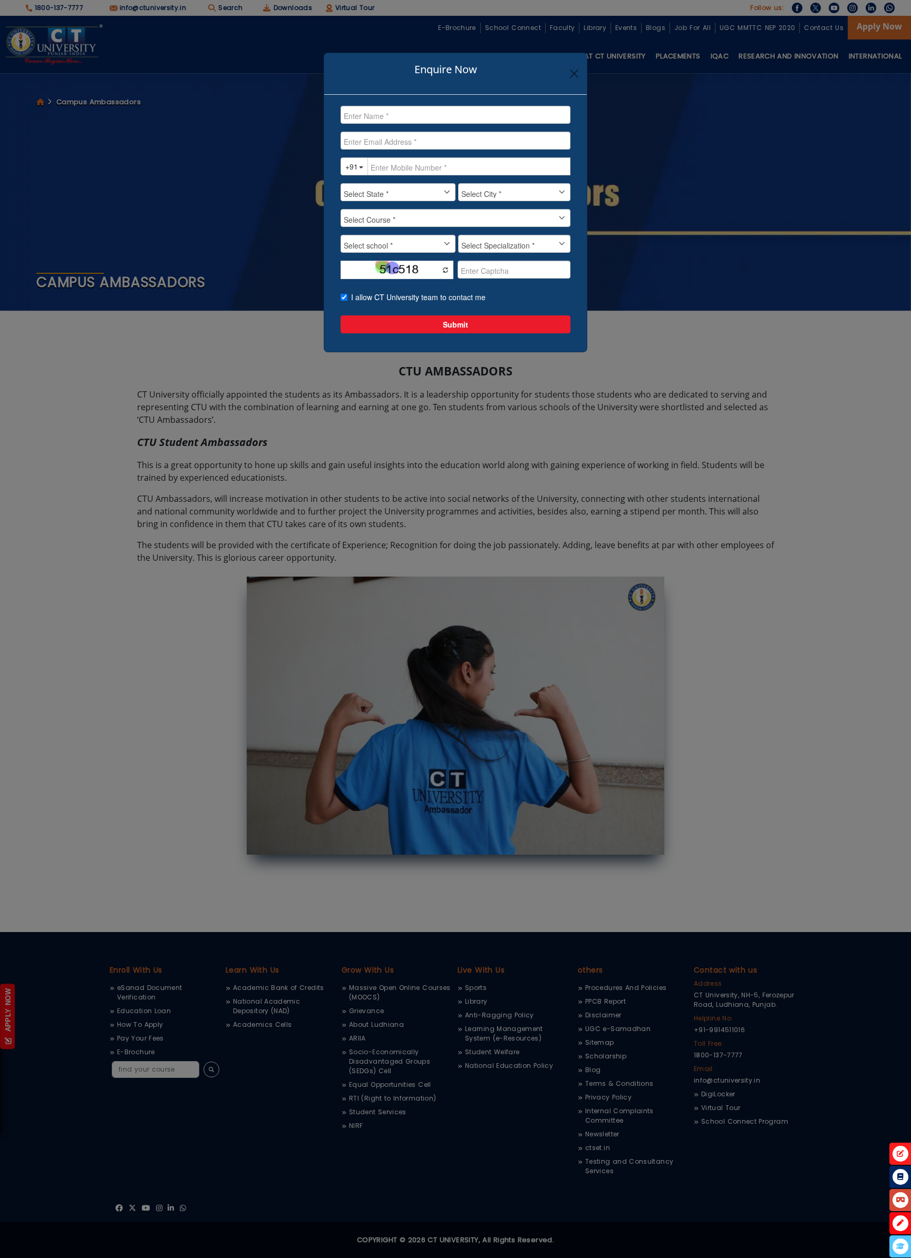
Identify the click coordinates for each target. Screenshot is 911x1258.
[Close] (574, 73)
